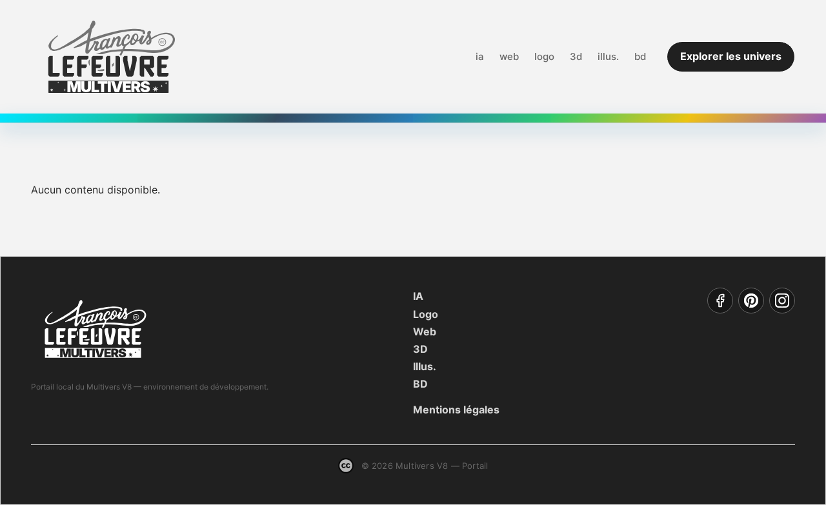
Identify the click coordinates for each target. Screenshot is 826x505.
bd (640, 56)
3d (576, 56)
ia (480, 56)
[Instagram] (782, 300)
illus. (608, 56)
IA (418, 296)
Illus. (424, 366)
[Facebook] (720, 300)
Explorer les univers (730, 56)
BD (420, 383)
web (509, 56)
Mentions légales (456, 409)
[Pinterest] (751, 300)
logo (544, 56)
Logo (425, 314)
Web (424, 331)
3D (420, 348)
